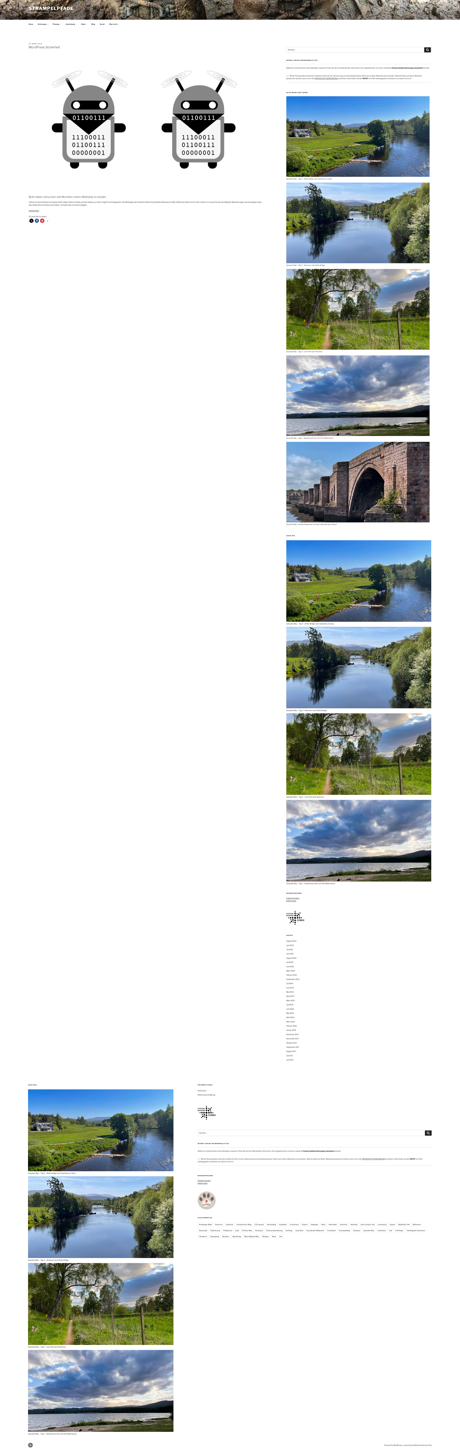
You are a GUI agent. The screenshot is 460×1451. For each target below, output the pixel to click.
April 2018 (290, 1017)
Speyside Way (368, 1230)
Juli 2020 (289, 962)
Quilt (237, 1230)
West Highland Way (251, 1236)
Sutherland (381, 1230)
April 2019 (290, 996)
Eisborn (305, 1224)
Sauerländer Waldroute (315, 1230)
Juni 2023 (290, 945)
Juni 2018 (290, 1009)
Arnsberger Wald (205, 1224)
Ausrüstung (70, 24)
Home (31, 24)
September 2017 (292, 1047)
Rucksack (259, 1230)
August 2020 (291, 958)
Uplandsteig (214, 1236)
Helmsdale (333, 1224)
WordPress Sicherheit (44, 47)
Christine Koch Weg (243, 1224)
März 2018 (290, 1022)
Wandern (225, 1236)
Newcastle (203, 1230)
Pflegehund (227, 1230)
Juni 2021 (290, 954)
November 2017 (292, 1039)
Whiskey (265, 1236)
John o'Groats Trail (367, 1224)
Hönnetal (353, 1224)
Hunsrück (343, 1224)
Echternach (294, 1224)
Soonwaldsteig (344, 1230)
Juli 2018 (289, 1005)
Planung (56, 24)
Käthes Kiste (291, 901)
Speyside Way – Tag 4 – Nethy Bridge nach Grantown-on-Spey (309, 179)
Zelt (280, 1236)
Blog (93, 24)
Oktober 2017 (291, 1043)
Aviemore (218, 1224)
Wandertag (236, 1236)
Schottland (331, 1230)
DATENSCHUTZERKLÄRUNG (326, 78)
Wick (274, 1236)
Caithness (229, 1224)
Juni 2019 (290, 988)
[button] (31, 221)
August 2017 (291, 1051)
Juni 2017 (290, 1060)
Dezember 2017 (292, 1034)
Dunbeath (283, 1224)
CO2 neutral (259, 1224)
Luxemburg (382, 1224)
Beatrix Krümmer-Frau (423, 1445)
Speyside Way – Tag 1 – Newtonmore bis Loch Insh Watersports (309, 438)
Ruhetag (289, 1230)
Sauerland (299, 1230)
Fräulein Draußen (292, 898)
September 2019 (292, 979)
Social (102, 24)
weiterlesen (34, 211)
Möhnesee (417, 1224)
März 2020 (290, 971)
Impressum (202, 1091)
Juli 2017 (289, 1056)
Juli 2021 (289, 950)
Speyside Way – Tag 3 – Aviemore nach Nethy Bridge (305, 265)
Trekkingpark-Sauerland (415, 1230)
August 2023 (291, 941)
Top (454, 1445)
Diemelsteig (271, 1224)
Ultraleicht (203, 1236)
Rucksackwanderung (274, 1230)
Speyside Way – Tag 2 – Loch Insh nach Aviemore (304, 352)
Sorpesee (356, 1230)
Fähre (323, 1224)
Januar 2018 (291, 1030)
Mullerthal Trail (404, 1224)
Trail (390, 1230)
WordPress (398, 1445)
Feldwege (314, 1224)
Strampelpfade (51, 8)
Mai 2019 (290, 992)
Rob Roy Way (247, 1230)
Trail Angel (399, 1230)
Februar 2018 (291, 1026)
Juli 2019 (289, 983)
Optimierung (215, 1230)
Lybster (392, 1224)
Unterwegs (42, 24)
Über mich (113, 24)
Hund (83, 24)
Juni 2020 (290, 967)
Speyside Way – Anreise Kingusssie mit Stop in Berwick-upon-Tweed (311, 524)
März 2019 (290, 1000)
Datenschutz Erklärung (206, 1095)
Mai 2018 (290, 1013)
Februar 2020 (291, 975)
